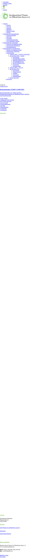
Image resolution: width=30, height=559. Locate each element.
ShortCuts (8, 37)
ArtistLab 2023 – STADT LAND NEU (20, 54)
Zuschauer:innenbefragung (13, 45)
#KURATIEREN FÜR (19, 63)
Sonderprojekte (10, 53)
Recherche (9, 79)
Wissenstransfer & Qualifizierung (11, 48)
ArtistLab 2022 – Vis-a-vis (16, 67)
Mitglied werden (7, 3)
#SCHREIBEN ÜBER (19, 58)
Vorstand (8, 28)
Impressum (3, 531)
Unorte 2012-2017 (14, 77)
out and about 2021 (14, 69)
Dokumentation (17, 66)
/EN (5, 10)
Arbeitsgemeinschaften (12, 40)
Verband (5, 23)
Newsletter (6, 2)
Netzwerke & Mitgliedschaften (14, 44)
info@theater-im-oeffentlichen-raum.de (10, 527)
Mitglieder (9, 29)
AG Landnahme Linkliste (12, 41)
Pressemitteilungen (11, 47)
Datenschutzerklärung (5, 533)
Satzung (8, 32)
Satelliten (15, 73)
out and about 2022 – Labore (17, 56)
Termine (8, 25)
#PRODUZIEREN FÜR (19, 60)
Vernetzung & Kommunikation (11, 34)
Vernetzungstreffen (11, 35)
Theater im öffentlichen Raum (14, 50)
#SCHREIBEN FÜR (18, 61)
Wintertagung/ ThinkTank (12, 51)
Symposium (16, 64)
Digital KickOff (17, 72)
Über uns (8, 26)
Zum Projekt (16, 57)
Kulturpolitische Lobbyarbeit (10, 42)
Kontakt (5, 5)
